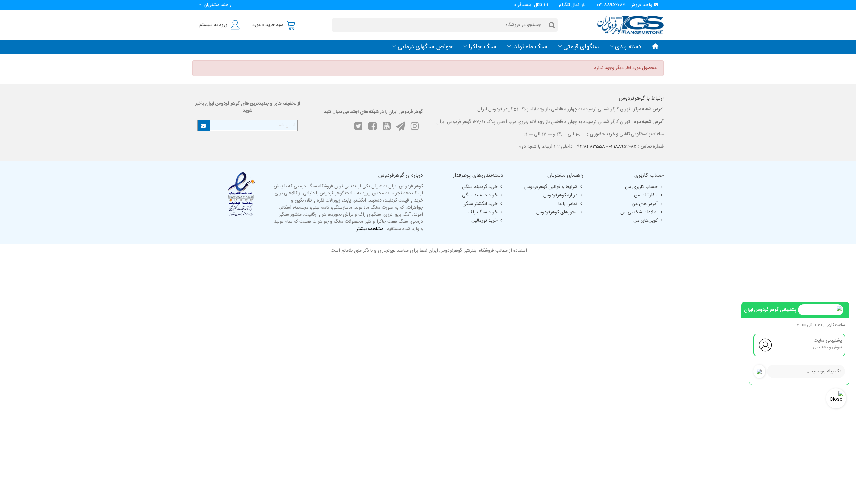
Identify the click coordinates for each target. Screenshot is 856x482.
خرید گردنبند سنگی (479, 187)
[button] (213, 5)
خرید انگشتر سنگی (479, 204)
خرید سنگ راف (482, 212)
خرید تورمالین (484, 221)
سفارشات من (646, 195)
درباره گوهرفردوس (560, 195)
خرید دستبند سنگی (479, 195)
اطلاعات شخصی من (639, 212)
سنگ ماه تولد (529, 47)
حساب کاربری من (641, 187)
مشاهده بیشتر (369, 229)
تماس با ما (567, 204)
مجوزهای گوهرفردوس (556, 212)
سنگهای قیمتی (581, 47)
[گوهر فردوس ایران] (627, 25)
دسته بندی (628, 47)
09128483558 (590, 147)
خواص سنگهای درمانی (425, 47)
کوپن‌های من (645, 221)
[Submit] (204, 125)
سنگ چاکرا (482, 47)
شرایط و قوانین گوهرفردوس (550, 187)
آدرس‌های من (645, 204)
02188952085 (623, 147)
